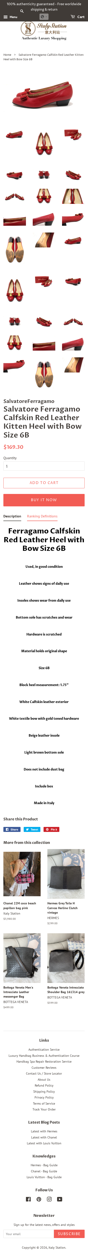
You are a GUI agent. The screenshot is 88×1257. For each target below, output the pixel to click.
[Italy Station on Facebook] (28, 1200)
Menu (13, 17)
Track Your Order (44, 1109)
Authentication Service (44, 1050)
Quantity (9, 458)
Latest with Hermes (44, 1131)
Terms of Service (44, 1103)
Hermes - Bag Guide (44, 1165)
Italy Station (57, 1247)
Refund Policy (44, 1085)
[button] (44, 17)
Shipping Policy (44, 1091)
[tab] (12, 517)
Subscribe (69, 1233)
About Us (44, 1080)
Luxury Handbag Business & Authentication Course (44, 1056)
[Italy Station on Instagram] (49, 1200)
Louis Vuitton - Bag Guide (44, 1177)
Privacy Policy (44, 1097)
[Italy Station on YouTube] (59, 1200)
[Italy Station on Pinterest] (38, 1200)
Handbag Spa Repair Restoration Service (44, 1061)
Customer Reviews (44, 1068)
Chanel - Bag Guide (44, 1171)
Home (7, 55)
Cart (81, 17)
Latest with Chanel (44, 1137)
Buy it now (44, 500)
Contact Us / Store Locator (44, 1073)
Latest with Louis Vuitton (44, 1143)
